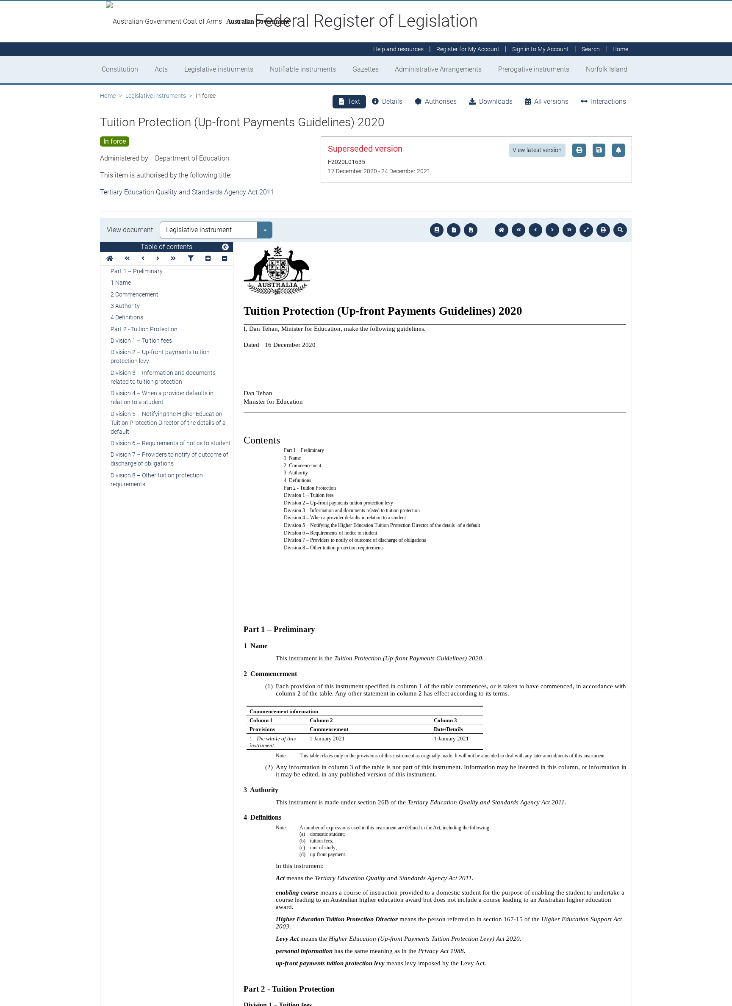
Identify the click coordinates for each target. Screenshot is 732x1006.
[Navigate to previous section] (535, 230)
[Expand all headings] (208, 258)
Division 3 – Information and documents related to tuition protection (163, 377)
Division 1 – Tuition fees (141, 340)
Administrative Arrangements (438, 69)
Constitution (120, 69)
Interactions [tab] (608, 101)
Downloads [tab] (496, 101)
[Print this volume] (603, 230)
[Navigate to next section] (552, 230)
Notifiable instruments (303, 69)
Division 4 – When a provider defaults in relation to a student (162, 397)
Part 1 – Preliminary (137, 271)
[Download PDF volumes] (453, 230)
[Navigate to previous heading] (143, 258)
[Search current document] (620, 230)
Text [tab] (353, 101)
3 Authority (125, 305)
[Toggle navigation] (225, 247)
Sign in (540, 49)
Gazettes (365, 69)
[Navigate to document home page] (110, 258)
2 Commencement (134, 294)
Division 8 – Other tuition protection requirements (157, 480)
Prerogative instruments (533, 69)
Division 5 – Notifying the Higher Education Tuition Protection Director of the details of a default (168, 422)
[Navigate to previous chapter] (518, 230)
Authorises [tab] (441, 101)
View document (130, 230)
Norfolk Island (606, 69)
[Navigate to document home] (501, 230)
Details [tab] (392, 101)
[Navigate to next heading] (157, 258)
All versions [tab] (551, 101)
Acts (161, 69)
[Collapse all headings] (224, 258)
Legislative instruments (218, 69)
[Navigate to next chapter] (569, 230)
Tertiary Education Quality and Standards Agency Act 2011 (187, 192)
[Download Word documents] (470, 230)
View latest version (537, 150)
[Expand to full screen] (586, 230)
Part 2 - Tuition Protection (144, 329)
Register (467, 49)
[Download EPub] (437, 230)
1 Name (121, 282)
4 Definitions (127, 317)
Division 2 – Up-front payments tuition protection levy (160, 356)
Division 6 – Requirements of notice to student (171, 443)
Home (108, 95)
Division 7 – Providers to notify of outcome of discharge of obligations (169, 459)
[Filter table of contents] (190, 258)
